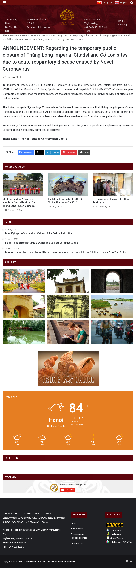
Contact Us (77, 543)
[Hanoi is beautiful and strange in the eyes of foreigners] (68, 332)
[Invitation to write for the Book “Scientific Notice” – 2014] (68, 184)
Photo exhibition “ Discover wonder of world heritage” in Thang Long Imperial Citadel (19, 202)
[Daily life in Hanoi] (112, 332)
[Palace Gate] (24, 307)
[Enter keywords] (131, 4)
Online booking (122, 22)
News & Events (21, 35)
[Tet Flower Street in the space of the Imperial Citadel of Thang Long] (24, 281)
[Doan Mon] (112, 281)
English (123, 3)
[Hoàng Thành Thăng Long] (67, 25)
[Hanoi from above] (112, 307)
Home (8, 35)
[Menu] (4, 4)
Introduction (77, 528)
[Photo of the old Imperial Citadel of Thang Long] (68, 307)
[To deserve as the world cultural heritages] (113, 184)
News (33, 35)
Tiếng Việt (107, 3)
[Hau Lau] (68, 281)
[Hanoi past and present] (24, 332)
